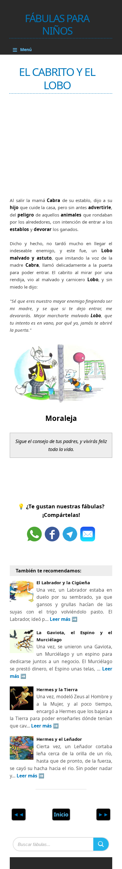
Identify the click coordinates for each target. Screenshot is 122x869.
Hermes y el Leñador (59, 739)
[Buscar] (101, 844)
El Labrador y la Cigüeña (63, 582)
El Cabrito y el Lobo (57, 78)
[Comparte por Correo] (87, 534)
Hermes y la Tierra (57, 689)
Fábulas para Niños (57, 24)
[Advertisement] (54, 146)
